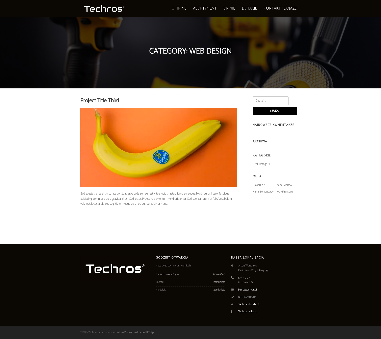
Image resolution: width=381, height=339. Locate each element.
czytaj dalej (92, 218)
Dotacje (249, 8)
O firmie (179, 8)
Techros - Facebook (249, 304)
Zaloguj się (259, 185)
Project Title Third (99, 100)
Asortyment (205, 8)
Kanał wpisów (284, 185)
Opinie (229, 8)
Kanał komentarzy (263, 192)
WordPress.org (285, 192)
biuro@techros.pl (247, 290)
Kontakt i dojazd (280, 8)
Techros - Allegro (247, 311)
